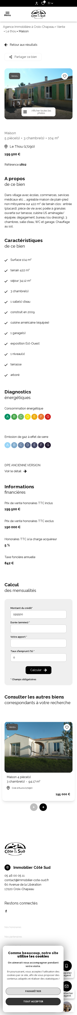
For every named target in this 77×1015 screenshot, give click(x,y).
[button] (43, 807)
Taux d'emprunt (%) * (22, 651)
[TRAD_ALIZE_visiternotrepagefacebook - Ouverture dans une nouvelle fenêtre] (6, 911)
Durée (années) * (20, 622)
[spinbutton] (38, 657)
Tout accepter (33, 1001)
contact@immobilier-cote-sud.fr (26, 880)
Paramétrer (33, 991)
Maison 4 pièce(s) (23, 779)
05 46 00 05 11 (14, 875)
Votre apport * (18, 636)
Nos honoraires (12, 927)
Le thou (11, 31)
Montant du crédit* (21, 608)
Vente (61, 27)
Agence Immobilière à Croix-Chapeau (28, 27)
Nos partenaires (13, 936)
